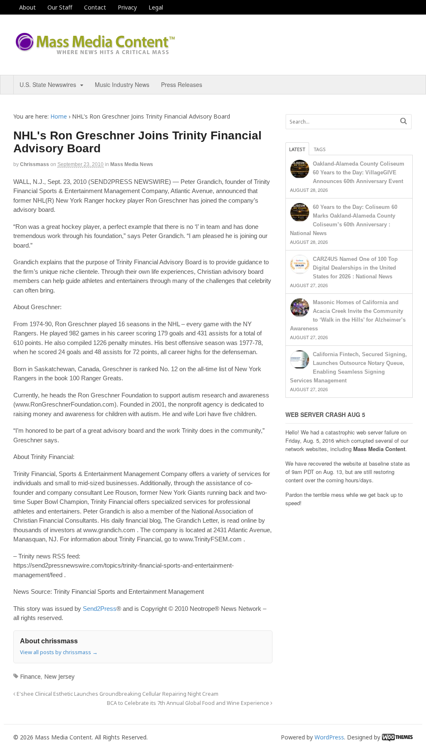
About (27, 7)
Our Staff (59, 7)
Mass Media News (131, 164)
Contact (95, 7)
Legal (156, 7)
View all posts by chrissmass (59, 652)
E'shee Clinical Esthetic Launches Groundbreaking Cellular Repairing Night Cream (116, 693)
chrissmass (34, 164)
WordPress (329, 737)
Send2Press (99, 608)
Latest (297, 149)
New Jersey (59, 676)
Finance (30, 676)
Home (58, 116)
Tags (320, 149)
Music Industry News (122, 84)
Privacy (127, 7)
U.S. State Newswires (48, 84)
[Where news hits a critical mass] (96, 52)
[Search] (403, 121)
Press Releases (181, 84)
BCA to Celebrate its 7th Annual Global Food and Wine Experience (188, 703)
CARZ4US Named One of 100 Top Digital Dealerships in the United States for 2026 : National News (355, 268)
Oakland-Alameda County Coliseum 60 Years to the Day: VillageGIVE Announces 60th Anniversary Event (358, 172)
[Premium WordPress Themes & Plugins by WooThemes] (397, 737)
